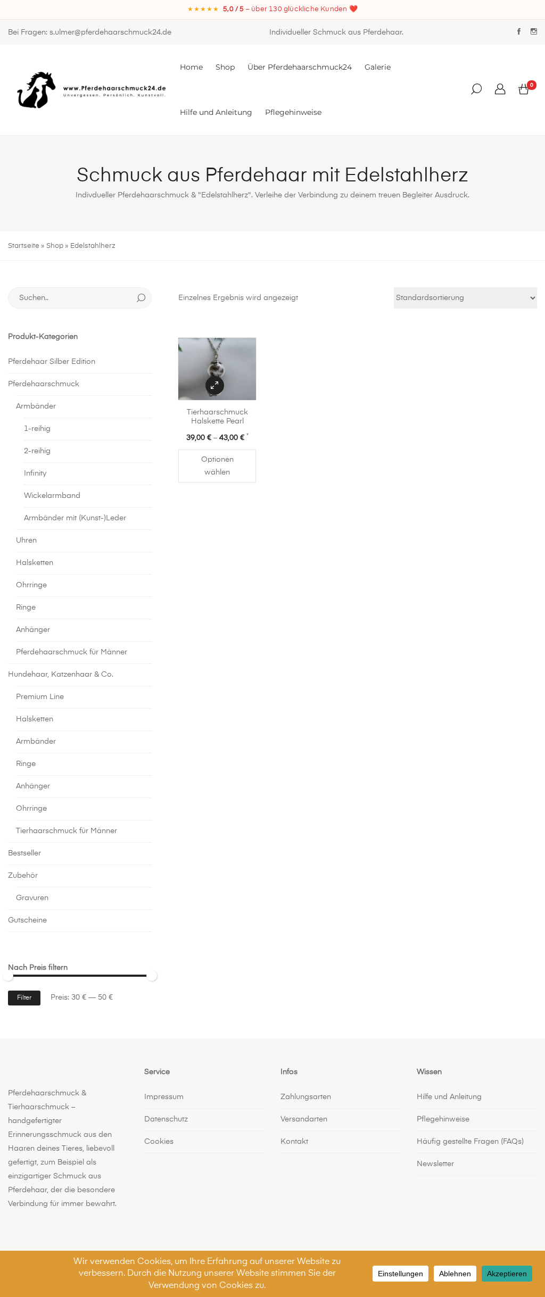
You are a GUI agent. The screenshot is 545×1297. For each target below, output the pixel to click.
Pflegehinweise (293, 112)
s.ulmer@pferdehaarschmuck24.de (110, 32)
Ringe (26, 607)
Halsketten (34, 563)
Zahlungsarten (305, 1097)
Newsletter (435, 1164)
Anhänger (33, 630)
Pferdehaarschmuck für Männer (71, 652)
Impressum (164, 1097)
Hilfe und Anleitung (216, 112)
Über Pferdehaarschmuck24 (299, 67)
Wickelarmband (52, 496)
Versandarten (303, 1119)
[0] (523, 90)
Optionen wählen (217, 466)
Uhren (26, 540)
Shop (225, 67)
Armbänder (36, 406)
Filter (24, 998)
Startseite (23, 246)
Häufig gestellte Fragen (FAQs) (470, 1141)
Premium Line (40, 697)
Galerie (378, 67)
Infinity (35, 473)
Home (191, 67)
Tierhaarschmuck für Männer (66, 831)
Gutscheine (27, 920)
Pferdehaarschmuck (43, 384)
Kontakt (294, 1141)
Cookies (159, 1141)
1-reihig (37, 429)
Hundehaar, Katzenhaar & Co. (60, 674)
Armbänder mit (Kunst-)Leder (75, 518)
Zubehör (23, 875)
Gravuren (32, 898)
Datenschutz (166, 1119)
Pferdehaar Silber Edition (51, 361)
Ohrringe (31, 585)
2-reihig (37, 451)
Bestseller (24, 853)
